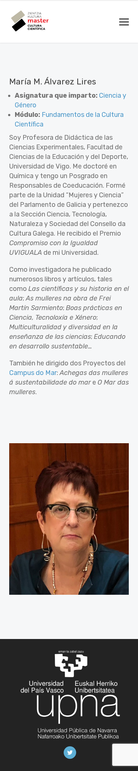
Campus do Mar (33, 373)
